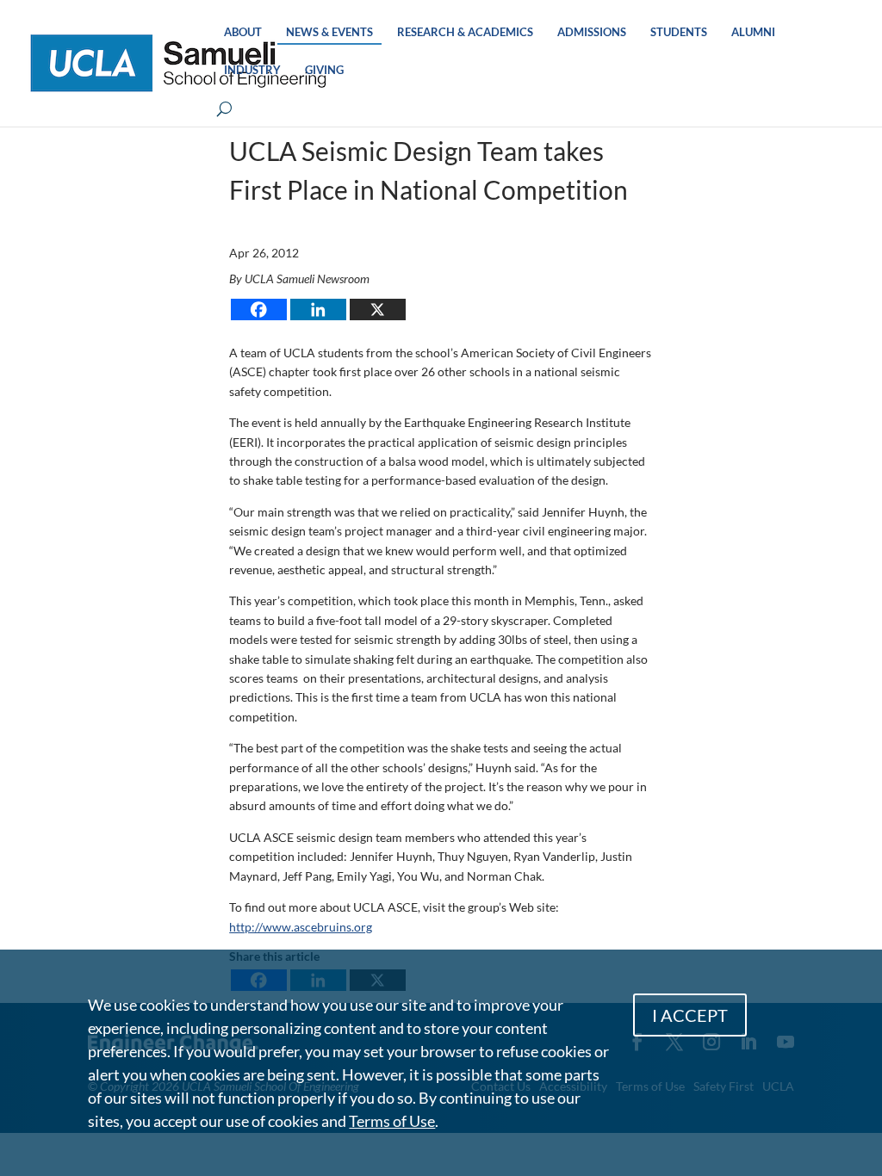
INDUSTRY (252, 70)
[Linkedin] (318, 309)
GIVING (324, 70)
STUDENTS (678, 32)
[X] (378, 309)
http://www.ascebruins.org (300, 926)
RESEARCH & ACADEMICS (465, 32)
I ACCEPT (690, 1015)
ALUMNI (753, 32)
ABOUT (243, 32)
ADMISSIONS (591, 32)
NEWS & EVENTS (329, 32)
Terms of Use (392, 1120)
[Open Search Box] (224, 109)
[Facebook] (259, 309)
